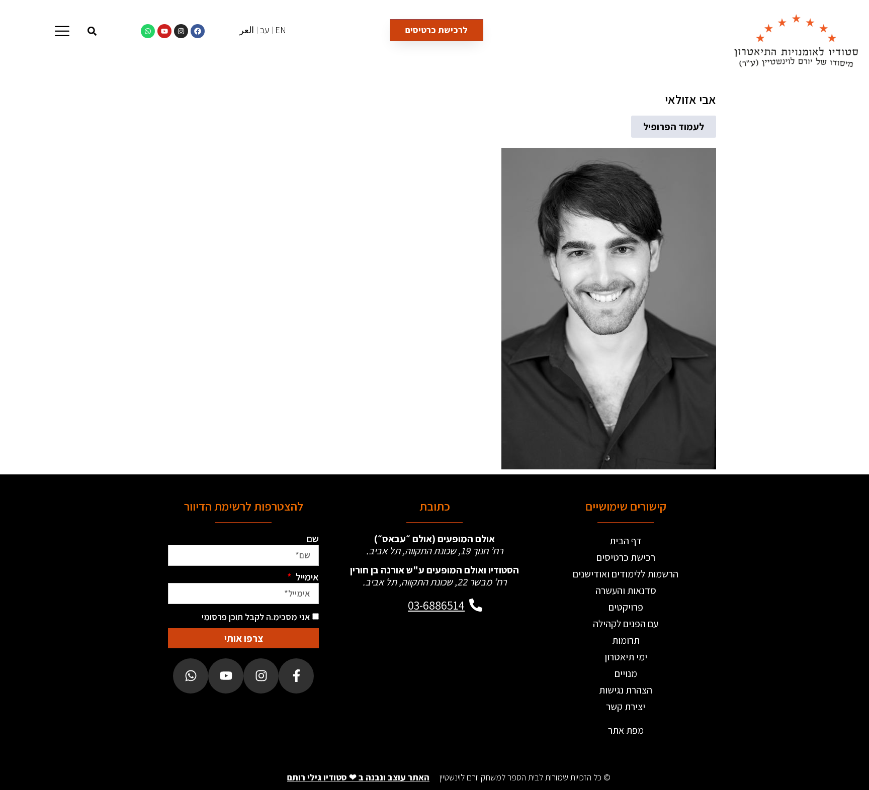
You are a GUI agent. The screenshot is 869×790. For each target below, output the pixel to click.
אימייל (306, 577)
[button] (92, 31)
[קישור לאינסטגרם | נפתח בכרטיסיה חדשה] (181, 31)
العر (246, 30)
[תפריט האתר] (62, 31)
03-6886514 (436, 605)
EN (280, 30)
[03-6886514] (475, 605)
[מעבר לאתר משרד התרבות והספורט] (471, 657)
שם (312, 539)
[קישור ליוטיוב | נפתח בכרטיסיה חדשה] (164, 31)
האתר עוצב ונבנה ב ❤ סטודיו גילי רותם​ (358, 777)
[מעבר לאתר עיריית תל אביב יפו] (398, 657)
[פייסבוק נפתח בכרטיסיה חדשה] (296, 676)
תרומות (626, 640)
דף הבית (626, 540)
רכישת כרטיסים (625, 557)
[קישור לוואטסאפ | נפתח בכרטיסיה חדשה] (148, 31)
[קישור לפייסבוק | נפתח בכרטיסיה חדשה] (198, 31)
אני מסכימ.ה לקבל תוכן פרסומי (256, 617)
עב (264, 30)
